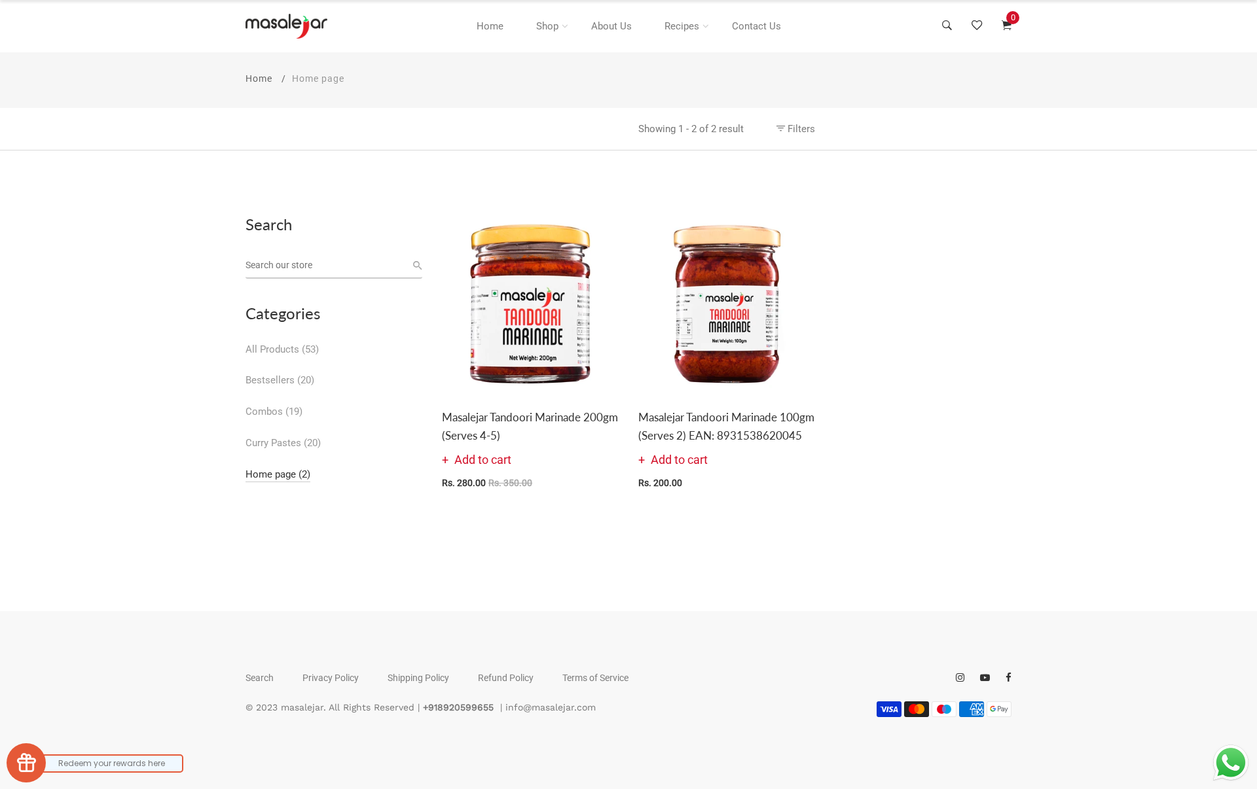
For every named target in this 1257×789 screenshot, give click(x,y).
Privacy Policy (330, 678)
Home (490, 26)
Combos (274, 411)
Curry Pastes (283, 443)
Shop (547, 26)
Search (260, 678)
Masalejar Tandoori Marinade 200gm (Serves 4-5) (530, 426)
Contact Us (756, 26)
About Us (611, 26)
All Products (282, 349)
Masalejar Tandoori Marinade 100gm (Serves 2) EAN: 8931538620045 (726, 426)
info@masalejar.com (550, 707)
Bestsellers (280, 380)
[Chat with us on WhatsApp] (1231, 763)
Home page (278, 474)
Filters (800, 129)
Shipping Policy (418, 678)
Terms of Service (595, 678)
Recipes (682, 26)
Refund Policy (506, 678)
